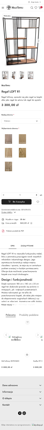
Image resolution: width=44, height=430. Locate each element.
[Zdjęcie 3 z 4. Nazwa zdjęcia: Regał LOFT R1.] (22, 75)
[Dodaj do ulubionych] (38, 202)
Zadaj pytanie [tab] (27, 246)
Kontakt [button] (6, 404)
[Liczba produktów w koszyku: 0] (39, 7)
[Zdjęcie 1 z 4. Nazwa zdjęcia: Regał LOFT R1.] (5, 75)
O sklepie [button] (7, 398)
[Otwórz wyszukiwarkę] (32, 7)
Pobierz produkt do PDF (15, 231)
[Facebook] (20, 413)
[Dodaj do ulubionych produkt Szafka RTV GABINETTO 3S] (37, 322)
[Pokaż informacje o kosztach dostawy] (31, 223)
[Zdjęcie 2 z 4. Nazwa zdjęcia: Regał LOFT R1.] (13, 75)
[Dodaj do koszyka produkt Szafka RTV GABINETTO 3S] (37, 354)
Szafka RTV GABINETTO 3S (22, 361)
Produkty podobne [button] (28, 315)
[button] (38, 41)
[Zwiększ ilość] (36, 195)
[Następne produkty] (38, 335)
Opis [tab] (13, 246)
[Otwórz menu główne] (2, 7)
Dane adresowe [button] (10, 385)
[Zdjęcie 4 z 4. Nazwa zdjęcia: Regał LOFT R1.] (30, 75)
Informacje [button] (7, 391)
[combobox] (21, 121)
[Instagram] (24, 413)
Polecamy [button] (11, 315)
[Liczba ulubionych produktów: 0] (35, 7)
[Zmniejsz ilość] (3, 195)
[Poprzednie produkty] (6, 335)
